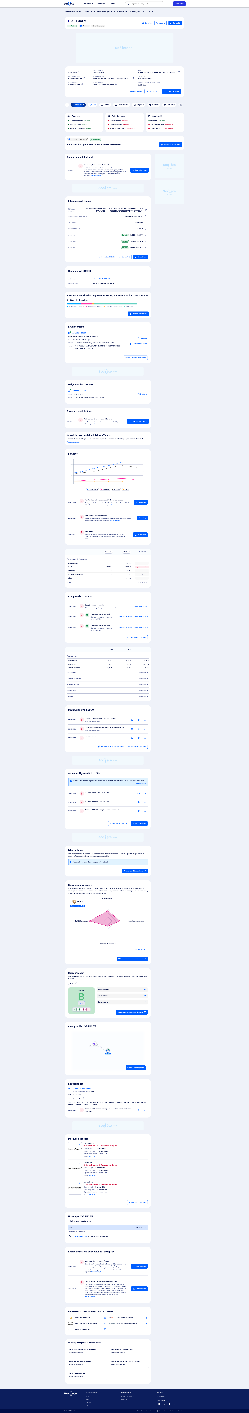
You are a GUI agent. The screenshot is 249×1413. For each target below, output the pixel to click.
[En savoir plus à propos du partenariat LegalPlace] (105, 1317)
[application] (108, 471)
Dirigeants (140, 105)
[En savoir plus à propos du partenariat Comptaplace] (105, 1329)
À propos (131, 1411)
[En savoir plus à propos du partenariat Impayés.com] (146, 1317)
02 (90, 1156)
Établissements (123, 105)
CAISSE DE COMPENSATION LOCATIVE (122, 1102)
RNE (144, 85)
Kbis (94, 105)
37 (94, 1156)
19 (92, 1175)
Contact (106, 105)
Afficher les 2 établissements (135, 358)
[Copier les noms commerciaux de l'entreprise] (146, 229)
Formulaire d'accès (73, 442)
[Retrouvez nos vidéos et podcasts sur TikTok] (174, 1404)
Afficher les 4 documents (137, 746)
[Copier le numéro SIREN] (79, 71)
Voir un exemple (96, 175)
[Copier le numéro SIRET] (84, 78)
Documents (171, 105)
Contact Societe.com (127, 1396)
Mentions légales (136, 91)
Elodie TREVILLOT (82, 1102)
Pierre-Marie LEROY (145, 78)
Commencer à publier (140, 783)
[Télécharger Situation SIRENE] (146, 241)
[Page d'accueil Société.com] (68, 4)
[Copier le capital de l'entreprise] (146, 223)
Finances (155, 105)
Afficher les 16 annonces (118, 823)
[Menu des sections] (67, 105)
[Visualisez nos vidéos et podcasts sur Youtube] (169, 1404)
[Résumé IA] (132, 720)
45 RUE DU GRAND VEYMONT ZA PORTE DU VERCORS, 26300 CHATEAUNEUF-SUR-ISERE (169, 72)
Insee (140, 85)
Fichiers (88, 1399)
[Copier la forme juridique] (116, 84)
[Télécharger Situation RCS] (146, 235)
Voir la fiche (142, 394)
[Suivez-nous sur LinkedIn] (159, 1404)
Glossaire (124, 1399)
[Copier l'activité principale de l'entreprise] (146, 210)
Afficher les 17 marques (137, 1202)
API (87, 1406)
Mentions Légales (180, 1411)
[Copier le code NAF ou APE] (134, 78)
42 (94, 1195)
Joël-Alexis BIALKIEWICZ (99, 1102)
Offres (112, 4)
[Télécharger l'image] (80, 1145)
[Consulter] (138, 720)
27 (92, 1156)
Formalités (101, 4)
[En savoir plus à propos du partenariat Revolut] (105, 1323)
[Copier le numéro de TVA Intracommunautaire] (82, 84)
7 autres (94, 1105)
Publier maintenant (139, 823)
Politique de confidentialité (166, 1411)
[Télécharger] (145, 720)
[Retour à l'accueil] (70, 1393)
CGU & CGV (140, 1411)
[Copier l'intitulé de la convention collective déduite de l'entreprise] (146, 216)
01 (90, 1175)
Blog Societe (160, 1396)
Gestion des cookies (151, 1411)
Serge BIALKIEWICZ (82, 1105)
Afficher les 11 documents (136, 637)
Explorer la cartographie (135, 1068)
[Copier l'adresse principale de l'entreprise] (179, 71)
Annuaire (88, 1402)
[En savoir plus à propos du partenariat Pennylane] (146, 1323)
